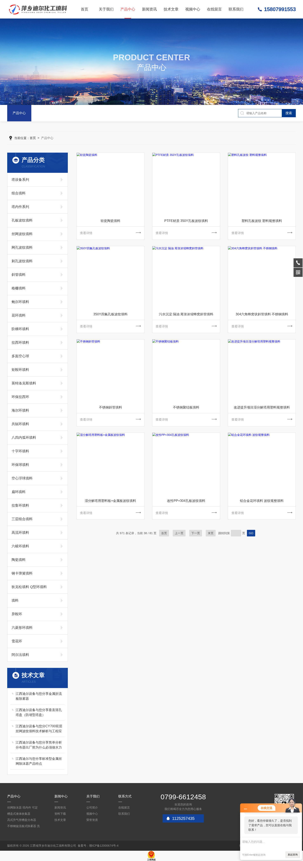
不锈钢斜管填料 (110, 407)
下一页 (195, 533)
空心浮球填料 (22, 478)
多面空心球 (20, 356)
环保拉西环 (20, 397)
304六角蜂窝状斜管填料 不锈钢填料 (262, 314)
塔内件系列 (20, 207)
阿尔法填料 (20, 655)
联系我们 (236, 9)
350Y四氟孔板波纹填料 (110, 314)
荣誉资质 (92, 820)
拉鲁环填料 (20, 505)
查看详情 (86, 233)
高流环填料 (20, 533)
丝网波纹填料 (22, 234)
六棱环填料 (20, 546)
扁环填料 (19, 492)
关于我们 (106, 9)
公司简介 (92, 807)
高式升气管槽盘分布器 (21, 820)
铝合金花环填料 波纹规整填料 (262, 500)
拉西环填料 (20, 343)
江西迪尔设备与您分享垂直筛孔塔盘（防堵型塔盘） (39, 712)
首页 (84, 9)
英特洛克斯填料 (24, 383)
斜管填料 (19, 275)
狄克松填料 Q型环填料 (29, 587)
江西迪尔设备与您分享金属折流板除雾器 (39, 696)
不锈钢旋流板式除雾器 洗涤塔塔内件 (23, 826)
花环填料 (19, 315)
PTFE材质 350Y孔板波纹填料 (186, 221)
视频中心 (192, 9)
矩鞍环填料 (20, 370)
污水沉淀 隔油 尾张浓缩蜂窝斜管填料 (186, 314)
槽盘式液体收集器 (18, 813)
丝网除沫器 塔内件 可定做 (22, 808)
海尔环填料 (20, 410)
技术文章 (171, 9)
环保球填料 (20, 465)
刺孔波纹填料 (22, 261)
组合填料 (19, 193)
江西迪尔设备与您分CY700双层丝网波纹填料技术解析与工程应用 (39, 729)
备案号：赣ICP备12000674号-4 (98, 845)
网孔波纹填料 (22, 247)
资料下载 (60, 813)
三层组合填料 (22, 519)
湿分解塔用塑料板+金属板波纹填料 (110, 500)
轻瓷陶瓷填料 (110, 221)
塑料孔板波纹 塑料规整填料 (262, 221)
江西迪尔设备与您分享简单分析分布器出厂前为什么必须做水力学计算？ (39, 745)
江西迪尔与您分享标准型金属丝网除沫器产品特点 (39, 761)
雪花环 (17, 641)
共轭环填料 (20, 424)
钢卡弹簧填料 (22, 573)
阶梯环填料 (20, 329)
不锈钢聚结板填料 (186, 407)
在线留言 (214, 9)
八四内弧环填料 (24, 438)
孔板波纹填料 (22, 220)
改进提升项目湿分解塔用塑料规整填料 (262, 407)
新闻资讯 (149, 9)
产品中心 (127, 9)
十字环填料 (20, 451)
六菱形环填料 (22, 628)
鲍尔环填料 (20, 302)
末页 (211, 533)
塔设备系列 (20, 180)
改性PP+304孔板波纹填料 (186, 500)
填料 (15, 600)
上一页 (179, 533)
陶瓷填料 (19, 560)
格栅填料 (19, 288)
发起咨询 (293, 854)
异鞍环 (17, 614)
